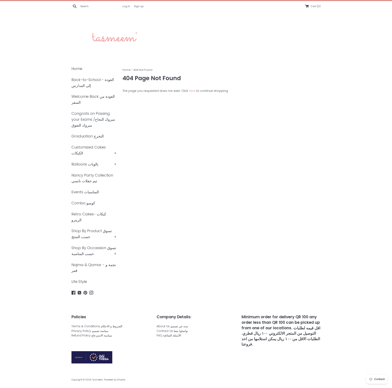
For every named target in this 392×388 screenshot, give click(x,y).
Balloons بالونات (84, 164)
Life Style (79, 281)
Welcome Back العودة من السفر (93, 99)
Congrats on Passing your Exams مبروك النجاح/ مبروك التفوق (93, 119)
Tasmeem (97, 379)
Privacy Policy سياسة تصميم (89, 331)
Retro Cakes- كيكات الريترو (88, 217)
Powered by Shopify (114, 379)
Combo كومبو (83, 203)
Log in (126, 6)
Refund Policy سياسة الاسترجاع (91, 335)
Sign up (139, 6)
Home (76, 68)
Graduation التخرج (87, 136)
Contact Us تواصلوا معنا (172, 331)
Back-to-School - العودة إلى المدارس (92, 82)
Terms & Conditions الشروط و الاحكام (96, 326)
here (192, 91)
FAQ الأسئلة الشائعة (169, 335)
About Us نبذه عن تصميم (172, 326)
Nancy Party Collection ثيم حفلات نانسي (92, 178)
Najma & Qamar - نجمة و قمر (93, 267)
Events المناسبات (85, 192)
